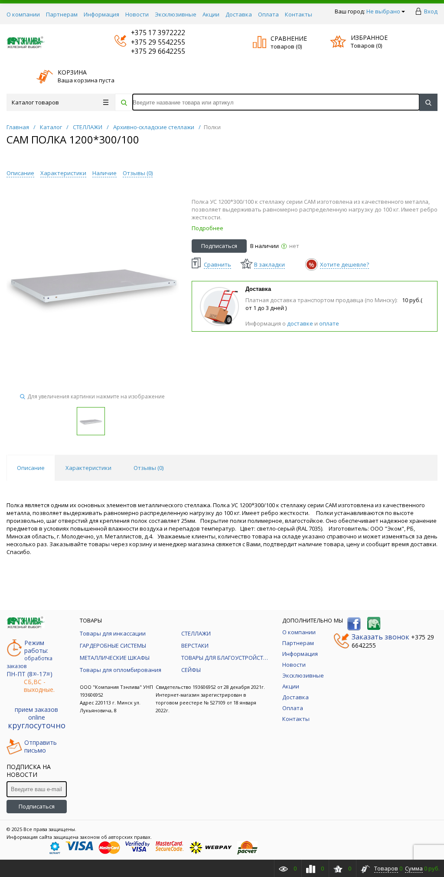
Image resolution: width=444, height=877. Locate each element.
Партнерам (62, 14)
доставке (300, 323)
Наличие (104, 173)
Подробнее (207, 228)
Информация (101, 14)
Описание (20, 173)
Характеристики (63, 173)
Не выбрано (383, 11)
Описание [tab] (31, 468)
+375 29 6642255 (150, 51)
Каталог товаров (35, 102)
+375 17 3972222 (150, 32)
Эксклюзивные (175, 14)
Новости (137, 14)
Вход (430, 11)
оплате (329, 323)
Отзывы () (138, 173)
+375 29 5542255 (150, 42)
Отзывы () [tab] (148, 468)
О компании (23, 14)
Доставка (238, 14)
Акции (210, 14)
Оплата (268, 14)
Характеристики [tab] (88, 468)
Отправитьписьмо (40, 746)
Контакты (298, 14)
